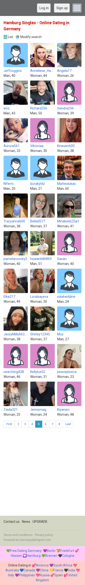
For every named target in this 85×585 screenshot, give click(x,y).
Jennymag (38, 409)
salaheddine (66, 296)
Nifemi (8, 184)
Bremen (51, 556)
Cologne (68, 556)
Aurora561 (12, 146)
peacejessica (66, 372)
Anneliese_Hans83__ (46, 71)
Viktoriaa (36, 146)
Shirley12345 (40, 334)
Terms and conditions (18, 535)
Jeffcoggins (13, 71)
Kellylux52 (37, 372)
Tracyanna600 (14, 221)
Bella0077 (37, 221)
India (71, 570)
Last (68, 424)
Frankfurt (67, 551)
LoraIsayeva (39, 296)
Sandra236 (65, 108)
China (44, 570)
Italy (11, 575)
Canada (29, 570)
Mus (60, 334)
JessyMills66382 (16, 334)
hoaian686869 (41, 259)
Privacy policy (44, 535)
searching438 (14, 372)
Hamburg (34, 556)
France (58, 570)
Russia (45, 575)
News (26, 521)
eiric (7, 108)
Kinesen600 (66, 146)
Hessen (16, 556)
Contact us (12, 521)
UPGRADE (40, 521)
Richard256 (38, 108)
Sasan (62, 259)
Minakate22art (68, 221)
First (9, 424)
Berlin (51, 551)
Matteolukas (66, 184)
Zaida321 (11, 409)
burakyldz (37, 184)
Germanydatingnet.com (35, 540)
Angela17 (64, 71)
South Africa (62, 565)
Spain (58, 575)
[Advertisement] (42, 473)
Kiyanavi (63, 409)
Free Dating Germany (26, 551)
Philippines (27, 575)
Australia (12, 570)
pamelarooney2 (15, 259)
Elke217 (9, 296)
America (42, 565)
